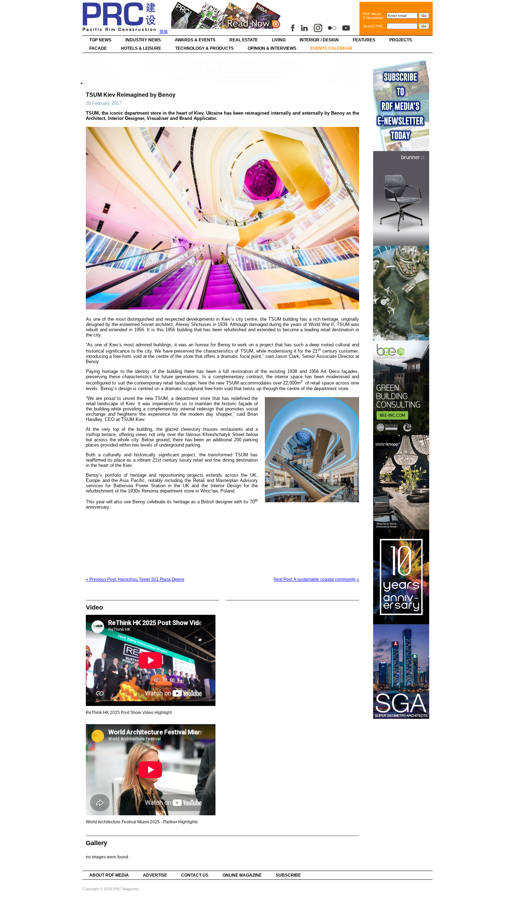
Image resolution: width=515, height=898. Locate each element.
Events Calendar (331, 48)
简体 (163, 31)
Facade (98, 48)
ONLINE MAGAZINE (242, 875)
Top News (100, 40)
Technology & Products (204, 48)
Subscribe (288, 875)
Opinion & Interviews (272, 48)
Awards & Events (195, 40)
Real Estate (243, 40)
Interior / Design (319, 40)
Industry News (143, 40)
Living (279, 40)
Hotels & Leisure (141, 48)
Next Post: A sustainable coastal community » (316, 579)
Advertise (155, 875)
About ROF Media (109, 875)
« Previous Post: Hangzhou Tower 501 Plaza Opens (135, 579)
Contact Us (194, 875)
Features (364, 40)
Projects (400, 40)
